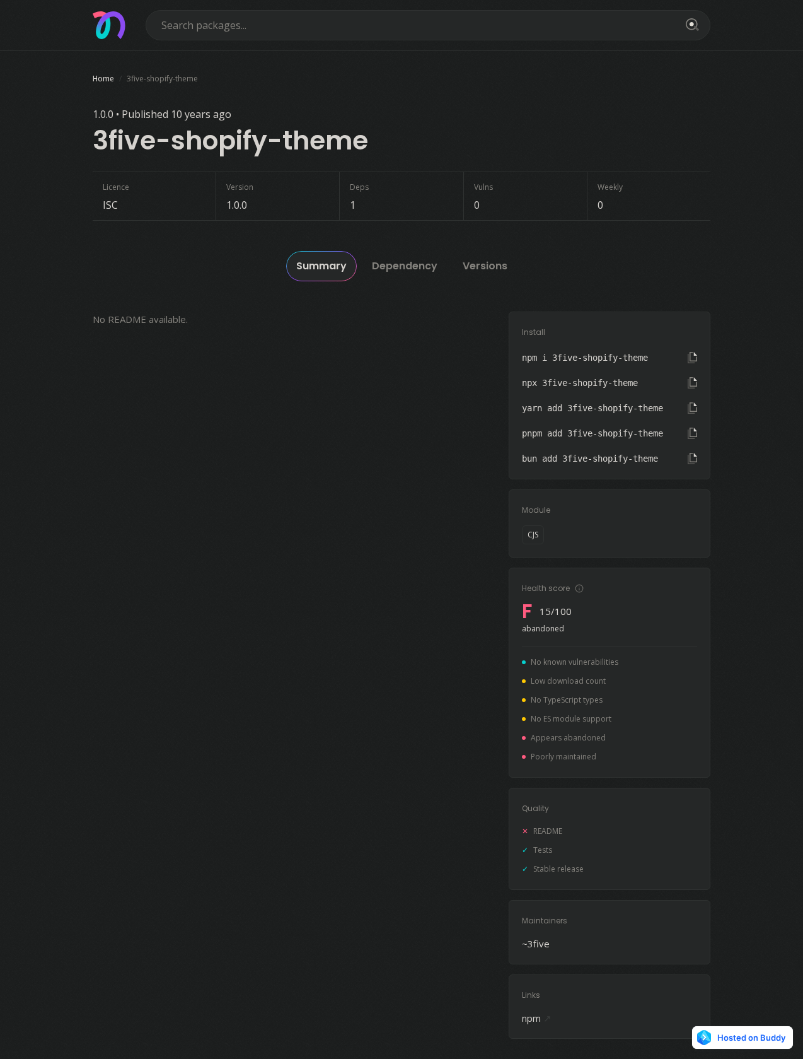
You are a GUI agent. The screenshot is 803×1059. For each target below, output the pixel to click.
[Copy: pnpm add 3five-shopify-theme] (692, 433)
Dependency (404, 266)
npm (537, 1018)
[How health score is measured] (579, 588)
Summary (321, 266)
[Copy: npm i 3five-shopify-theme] (692, 357)
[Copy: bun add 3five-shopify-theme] (692, 458)
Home (103, 78)
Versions (485, 266)
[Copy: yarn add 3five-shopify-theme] (692, 408)
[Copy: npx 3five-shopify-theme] (692, 383)
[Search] (690, 25)
